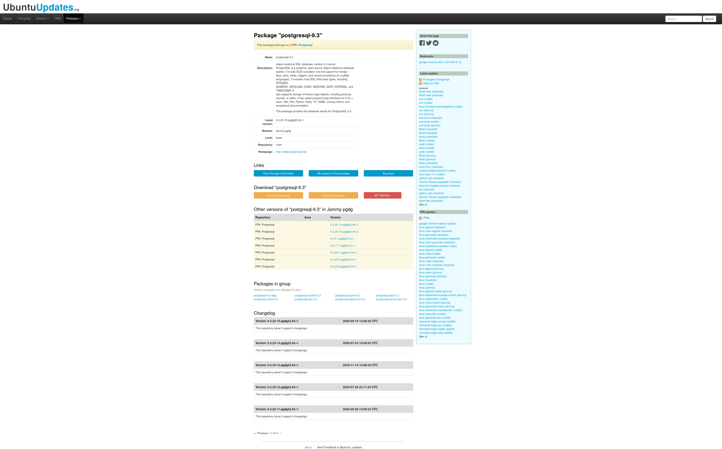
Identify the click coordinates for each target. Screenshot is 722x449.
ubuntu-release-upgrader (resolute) (440, 182)
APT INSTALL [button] (382, 195)
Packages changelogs (436, 79)
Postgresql (305, 45)
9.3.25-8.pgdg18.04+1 (343, 266)
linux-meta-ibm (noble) (432, 314)
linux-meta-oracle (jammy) (434, 302)
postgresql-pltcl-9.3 (387, 295)
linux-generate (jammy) (433, 276)
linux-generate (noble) (432, 257)
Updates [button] (41, 18)
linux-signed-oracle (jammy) (435, 291)
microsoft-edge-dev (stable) (435, 325)
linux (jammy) (427, 287)
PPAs (58, 18)
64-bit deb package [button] (333, 195)
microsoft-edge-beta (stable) (436, 332)
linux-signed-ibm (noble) (433, 299)
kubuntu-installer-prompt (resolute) (439, 185)
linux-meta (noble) (430, 253)
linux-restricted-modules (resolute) (439, 238)
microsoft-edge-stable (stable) (437, 329)
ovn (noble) (426, 99)
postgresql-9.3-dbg (265, 295)
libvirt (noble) (427, 140)
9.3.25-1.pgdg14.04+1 (343, 252)
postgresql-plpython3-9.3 (350, 299)
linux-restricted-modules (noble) (438, 246)
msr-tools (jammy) (430, 125)
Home (7, 18)
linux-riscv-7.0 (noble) (432, 174)
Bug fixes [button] (388, 173)
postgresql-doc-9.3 (306, 299)
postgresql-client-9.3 (266, 299)
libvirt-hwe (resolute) (431, 91)
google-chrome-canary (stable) (437, 223)
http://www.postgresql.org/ (291, 151)
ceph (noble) (426, 144)
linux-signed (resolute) (432, 227)
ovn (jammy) (426, 110)
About (308, 447)
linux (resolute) (428, 280)
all (426, 204)
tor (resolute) (427, 189)
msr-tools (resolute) (430, 118)
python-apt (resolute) (431, 178)
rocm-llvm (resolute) (431, 167)
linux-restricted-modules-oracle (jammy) (442, 295)
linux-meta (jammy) (430, 272)
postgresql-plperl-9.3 (347, 295)
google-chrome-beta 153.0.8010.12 (440, 62)
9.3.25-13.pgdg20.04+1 (344, 224)
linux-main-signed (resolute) (435, 231)
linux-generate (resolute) (433, 235)
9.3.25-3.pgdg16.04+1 (343, 259)
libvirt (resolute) (428, 129)
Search (709, 19)
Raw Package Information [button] (278, 173)
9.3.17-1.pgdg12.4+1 (342, 245)
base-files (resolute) (431, 200)
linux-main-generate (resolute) (437, 242)
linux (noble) (426, 284)
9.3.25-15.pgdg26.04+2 (344, 231)
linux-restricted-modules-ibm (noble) (440, 310)
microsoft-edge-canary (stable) (437, 321)
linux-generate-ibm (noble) (435, 317)
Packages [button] (72, 18)
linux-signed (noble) (431, 250)
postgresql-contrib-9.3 (308, 295)
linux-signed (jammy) (431, 268)
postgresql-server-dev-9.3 (391, 299)
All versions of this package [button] (333, 173)
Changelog (24, 18)
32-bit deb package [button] (278, 195)
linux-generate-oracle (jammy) (437, 306)
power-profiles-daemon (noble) (437, 170)
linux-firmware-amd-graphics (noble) (440, 106)
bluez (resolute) (428, 136)
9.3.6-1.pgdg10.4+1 (342, 238)
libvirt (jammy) (427, 155)
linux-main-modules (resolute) (437, 265)
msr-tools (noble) (429, 121)
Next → (277, 433)
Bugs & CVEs (431, 83)
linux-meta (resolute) (431, 261)
